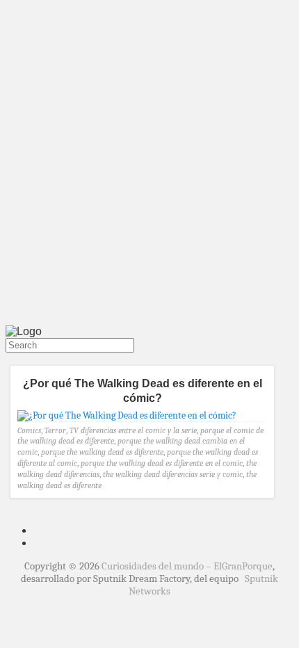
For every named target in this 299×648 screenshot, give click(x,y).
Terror (55, 430)
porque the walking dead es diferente (102, 452)
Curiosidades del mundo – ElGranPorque (187, 566)
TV (74, 430)
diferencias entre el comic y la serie (139, 430)
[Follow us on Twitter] (8, 359)
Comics (29, 430)
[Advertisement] (149, 165)
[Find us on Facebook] (14, 359)
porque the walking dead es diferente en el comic (162, 463)
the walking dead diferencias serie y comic (173, 474)
